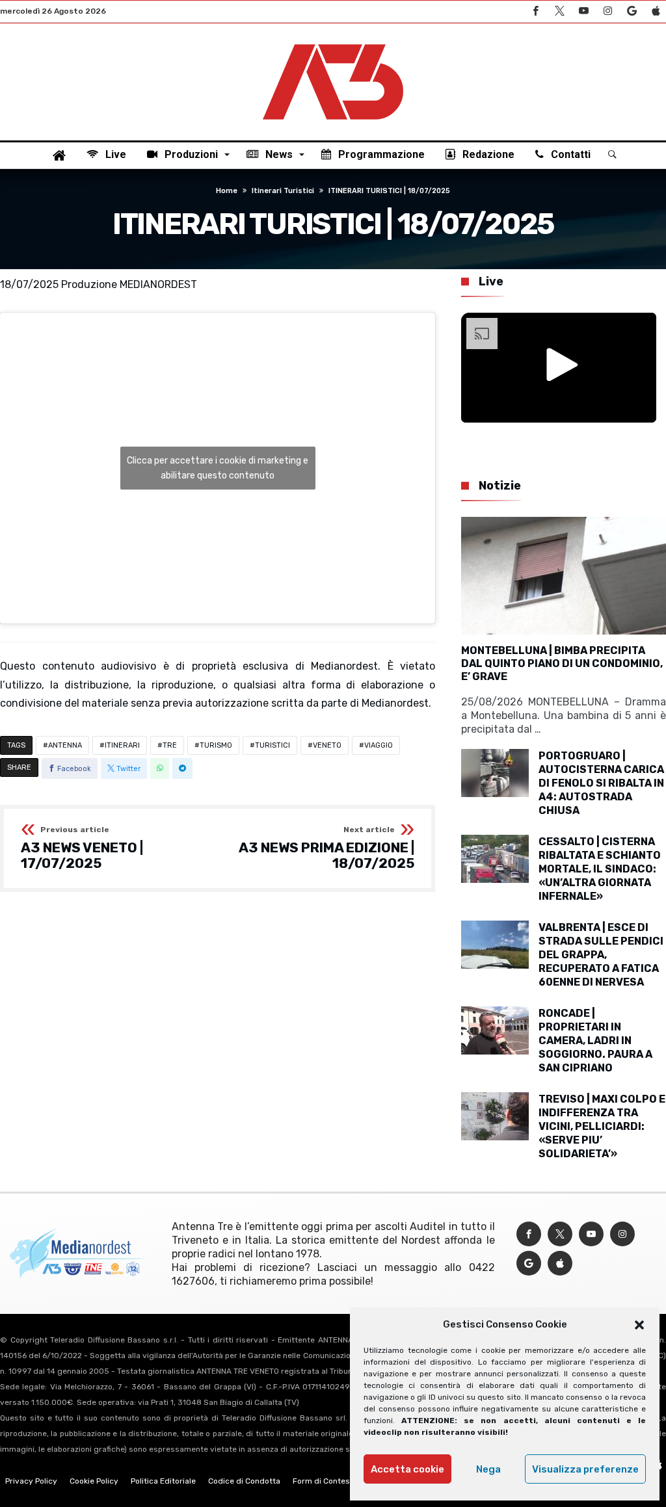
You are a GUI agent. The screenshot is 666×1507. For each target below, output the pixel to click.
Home (226, 191)
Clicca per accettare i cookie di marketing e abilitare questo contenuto (217, 468)
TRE (170, 745)
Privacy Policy (31, 1481)
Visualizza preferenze (585, 1469)
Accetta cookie (407, 1469)
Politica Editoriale (163, 1481)
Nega (488, 1469)
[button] (639, 1324)
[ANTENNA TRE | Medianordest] (333, 43)
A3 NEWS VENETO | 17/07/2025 (82, 848)
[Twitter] (559, 11)
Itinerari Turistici (283, 191)
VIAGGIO (378, 745)
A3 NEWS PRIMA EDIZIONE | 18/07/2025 (326, 848)
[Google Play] (631, 11)
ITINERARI (122, 745)
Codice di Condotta (244, 1481)
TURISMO (216, 745)
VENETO (327, 745)
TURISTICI (272, 745)
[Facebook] (535, 11)
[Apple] (655, 11)
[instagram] (607, 11)
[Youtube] (583, 11)
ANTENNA (65, 745)
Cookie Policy (94, 1481)
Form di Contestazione (335, 1481)
